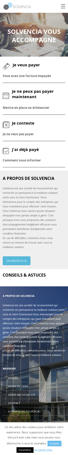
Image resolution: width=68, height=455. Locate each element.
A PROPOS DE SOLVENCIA (24, 411)
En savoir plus (43, 450)
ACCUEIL (13, 378)
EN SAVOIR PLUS (17, 260)
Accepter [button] (54, 443)
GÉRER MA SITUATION (21, 394)
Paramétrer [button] (25, 450)
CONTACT (14, 403)
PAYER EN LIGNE (18, 386)
